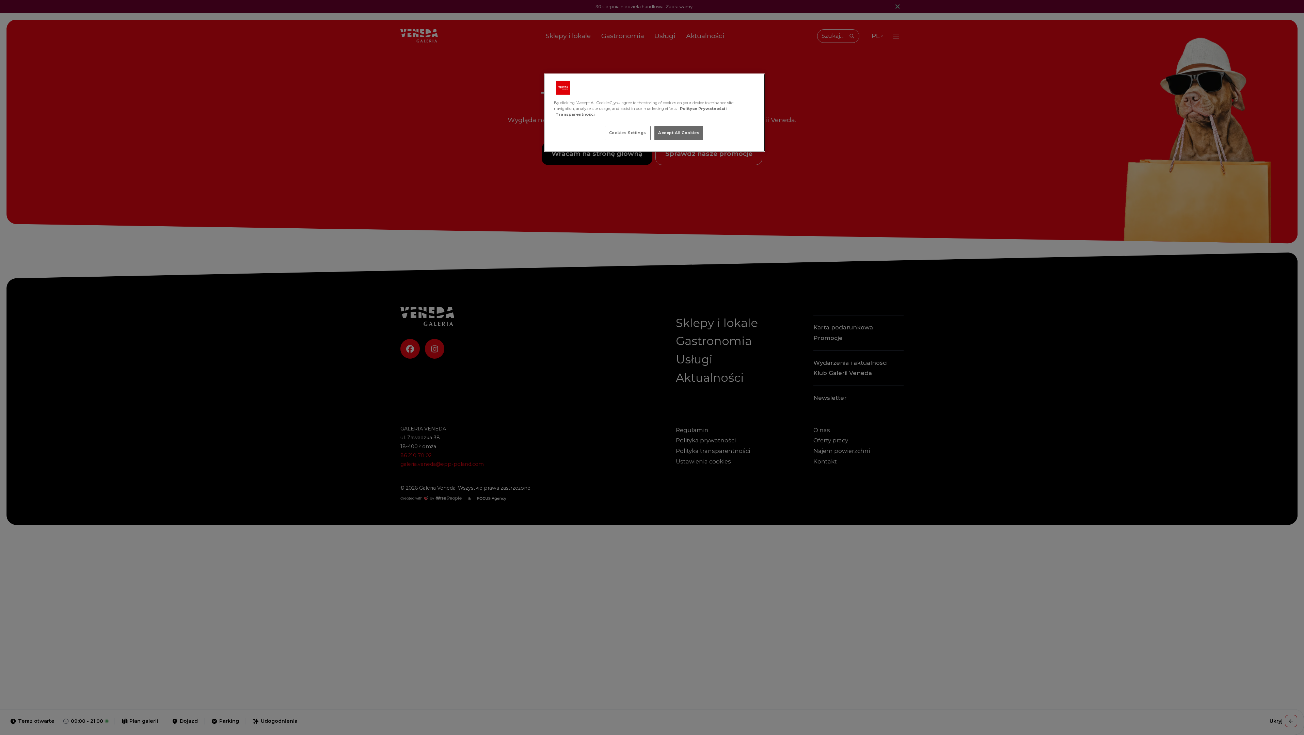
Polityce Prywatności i (704, 108)
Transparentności (575, 114)
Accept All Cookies (678, 132)
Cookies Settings (627, 132)
